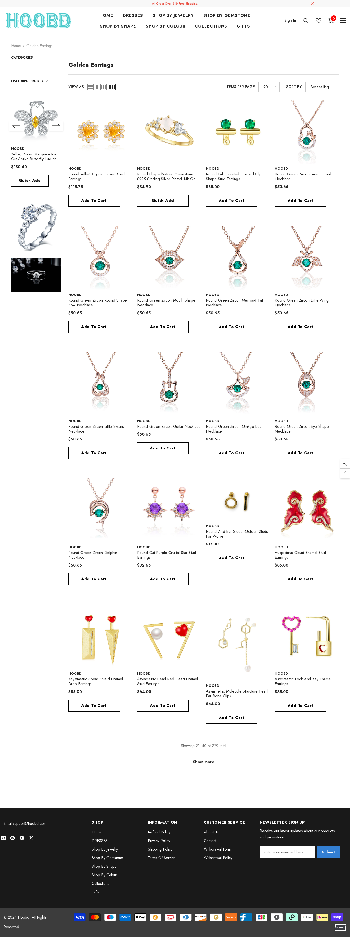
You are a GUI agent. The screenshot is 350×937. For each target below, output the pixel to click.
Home (16, 46)
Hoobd (18, 148)
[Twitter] (31, 838)
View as (76, 87)
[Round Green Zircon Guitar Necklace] (169, 384)
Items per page (240, 87)
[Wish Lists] (318, 20)
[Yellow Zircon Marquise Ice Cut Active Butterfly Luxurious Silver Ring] (36, 119)
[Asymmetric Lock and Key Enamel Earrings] (307, 636)
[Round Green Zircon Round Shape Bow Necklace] (100, 258)
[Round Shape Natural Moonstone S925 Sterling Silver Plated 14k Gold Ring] (169, 132)
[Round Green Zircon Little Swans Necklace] (100, 384)
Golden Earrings (39, 46)
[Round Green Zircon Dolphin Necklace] (100, 510)
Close (312, 4)
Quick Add (30, 180)
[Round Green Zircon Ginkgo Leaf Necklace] (238, 384)
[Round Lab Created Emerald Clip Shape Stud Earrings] (238, 132)
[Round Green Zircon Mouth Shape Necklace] (169, 258)
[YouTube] (22, 838)
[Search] (306, 20)
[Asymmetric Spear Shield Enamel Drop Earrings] (100, 636)
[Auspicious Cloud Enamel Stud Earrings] (307, 510)
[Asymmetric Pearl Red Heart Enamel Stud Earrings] (169, 636)
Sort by (294, 87)
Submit (328, 852)
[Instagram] (3, 838)
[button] (16, 126)
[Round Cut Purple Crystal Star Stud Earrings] (169, 510)
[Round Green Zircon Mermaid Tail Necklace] (238, 258)
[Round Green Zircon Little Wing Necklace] (307, 258)
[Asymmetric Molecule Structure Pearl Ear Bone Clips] (238, 642)
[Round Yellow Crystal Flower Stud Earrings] (100, 132)
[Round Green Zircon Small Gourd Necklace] (307, 132)
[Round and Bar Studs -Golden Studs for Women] (238, 499)
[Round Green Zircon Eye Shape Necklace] (307, 384)
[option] (36, 142)
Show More (203, 762)
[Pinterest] (12, 838)
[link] (36, 226)
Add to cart (94, 200)
